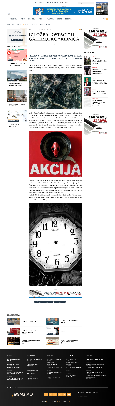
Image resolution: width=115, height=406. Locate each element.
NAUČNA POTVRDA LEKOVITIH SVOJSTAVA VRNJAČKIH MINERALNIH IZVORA (15, 374)
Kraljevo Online (19, 36)
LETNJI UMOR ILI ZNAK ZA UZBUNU (17, 105)
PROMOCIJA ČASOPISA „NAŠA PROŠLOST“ (69, 341)
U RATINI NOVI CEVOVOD (53, 377)
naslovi (63, 301)
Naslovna (10, 24)
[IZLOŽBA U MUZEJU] (13, 322)
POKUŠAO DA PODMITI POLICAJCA (32, 365)
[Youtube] (21, 40)
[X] (18, 40)
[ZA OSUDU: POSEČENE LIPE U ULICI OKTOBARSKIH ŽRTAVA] (87, 60)
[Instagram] (15, 40)
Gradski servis (13, 120)
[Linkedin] (55, 394)
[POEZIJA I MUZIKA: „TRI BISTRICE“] (13, 341)
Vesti (98, 6)
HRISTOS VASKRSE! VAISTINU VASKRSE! (99, 92)
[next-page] (88, 110)
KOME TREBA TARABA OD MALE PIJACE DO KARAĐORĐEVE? (98, 103)
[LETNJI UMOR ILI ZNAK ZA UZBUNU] (17, 96)
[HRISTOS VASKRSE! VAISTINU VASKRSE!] (87, 91)
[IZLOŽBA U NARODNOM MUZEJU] (52, 322)
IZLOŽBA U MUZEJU (29, 321)
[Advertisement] (59, 49)
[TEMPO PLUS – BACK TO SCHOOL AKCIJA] (17, 55)
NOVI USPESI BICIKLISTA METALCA (95, 372)
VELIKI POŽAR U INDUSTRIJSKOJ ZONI (32, 369)
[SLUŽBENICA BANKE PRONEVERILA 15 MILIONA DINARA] (87, 70)
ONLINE (58, 401)
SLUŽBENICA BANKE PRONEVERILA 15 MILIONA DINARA (99, 71)
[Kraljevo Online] (19, 14)
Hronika (11, 80)
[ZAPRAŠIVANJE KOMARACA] (17, 116)
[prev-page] (85, 110)
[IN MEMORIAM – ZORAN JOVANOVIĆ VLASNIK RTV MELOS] (87, 81)
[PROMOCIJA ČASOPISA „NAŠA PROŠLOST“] (52, 341)
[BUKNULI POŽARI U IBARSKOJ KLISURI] (17, 75)
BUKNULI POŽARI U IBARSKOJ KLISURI (15, 84)
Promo (10, 59)
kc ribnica (43, 301)
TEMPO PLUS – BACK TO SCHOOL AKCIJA (17, 64)
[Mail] (60, 394)
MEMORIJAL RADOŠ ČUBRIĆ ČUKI (95, 364)
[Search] (92, 3)
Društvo (11, 100)
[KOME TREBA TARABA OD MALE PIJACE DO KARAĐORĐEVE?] (87, 102)
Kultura (19, 24)
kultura (57, 301)
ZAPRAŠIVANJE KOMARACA (14, 125)
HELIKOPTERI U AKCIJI (13, 364)
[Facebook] (12, 40)
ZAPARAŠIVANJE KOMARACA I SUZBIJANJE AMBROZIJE (54, 368)
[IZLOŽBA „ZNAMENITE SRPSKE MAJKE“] (13, 331)
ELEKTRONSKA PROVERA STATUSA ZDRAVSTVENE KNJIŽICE (102, 11)
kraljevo (50, 301)
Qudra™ (68, 401)
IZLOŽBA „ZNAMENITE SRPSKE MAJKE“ (30, 331)
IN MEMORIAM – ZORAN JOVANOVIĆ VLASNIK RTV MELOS (99, 82)
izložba (37, 301)
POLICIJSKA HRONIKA (32, 378)
